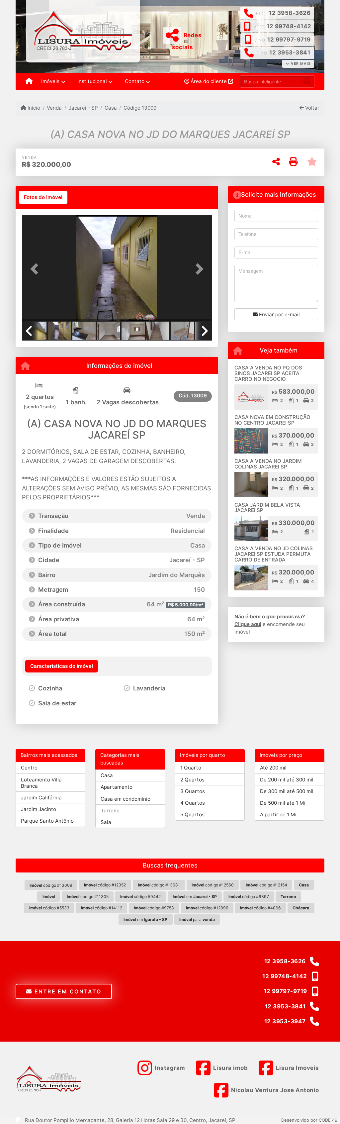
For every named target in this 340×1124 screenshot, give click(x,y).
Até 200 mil (273, 768)
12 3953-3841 (289, 52)
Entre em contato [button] (66, 991)
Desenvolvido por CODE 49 (309, 1120)
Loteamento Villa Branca (41, 782)
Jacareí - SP (83, 108)
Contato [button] (134, 81)
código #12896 (207, 907)
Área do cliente (208, 81)
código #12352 (105, 884)
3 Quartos (192, 791)
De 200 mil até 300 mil (286, 779)
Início (33, 108)
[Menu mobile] (29, 82)
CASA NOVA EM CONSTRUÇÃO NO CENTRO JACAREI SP (272, 420)
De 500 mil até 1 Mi (282, 803)
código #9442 (140, 896)
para (197, 919)
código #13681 (159, 884)
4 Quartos (192, 803)
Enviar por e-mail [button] (279, 314)
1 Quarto (190, 768)
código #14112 (101, 907)
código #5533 (49, 907)
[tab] (43, 197)
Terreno (110, 810)
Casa (111, 108)
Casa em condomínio (125, 799)
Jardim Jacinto (38, 809)
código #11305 (88, 896)
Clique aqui (247, 624)
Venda (54, 108)
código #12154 (266, 884)
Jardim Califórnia (41, 797)
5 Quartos (192, 814)
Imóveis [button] (50, 81)
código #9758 (154, 907)
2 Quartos (192, 779)
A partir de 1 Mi (278, 814)
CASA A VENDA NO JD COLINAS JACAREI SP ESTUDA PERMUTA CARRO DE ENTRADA (273, 553)
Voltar (311, 108)
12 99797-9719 (289, 39)
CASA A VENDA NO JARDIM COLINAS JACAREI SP (268, 464)
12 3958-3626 (289, 13)
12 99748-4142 (289, 26)
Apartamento (116, 787)
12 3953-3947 (285, 1021)
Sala (106, 822)
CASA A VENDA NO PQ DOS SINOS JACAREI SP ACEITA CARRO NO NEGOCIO (268, 373)
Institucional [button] (92, 81)
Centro (29, 768)
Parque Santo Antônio (47, 821)
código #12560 (213, 884)
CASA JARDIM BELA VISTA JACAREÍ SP (267, 508)
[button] (36, 268)
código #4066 (260, 907)
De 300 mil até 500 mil (286, 791)
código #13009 (51, 885)
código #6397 (248, 896)
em (195, 896)
